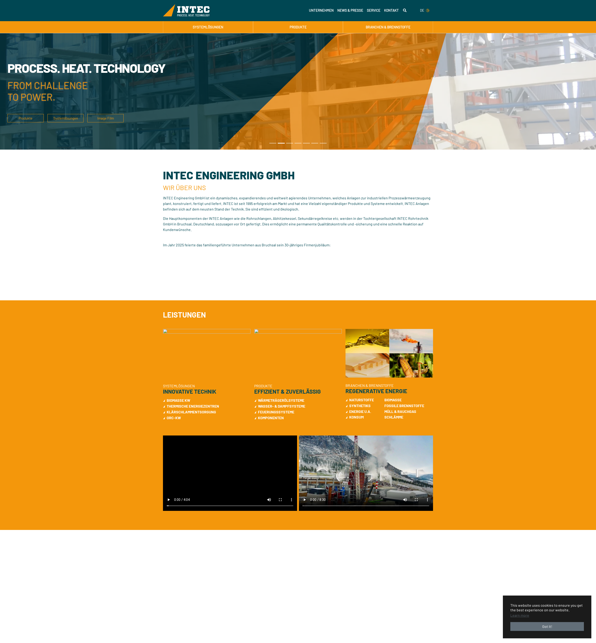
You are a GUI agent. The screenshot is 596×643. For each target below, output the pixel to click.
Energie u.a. (360, 411)
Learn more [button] (519, 615)
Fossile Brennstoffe (404, 405)
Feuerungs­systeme (276, 412)
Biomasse (393, 400)
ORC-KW (174, 417)
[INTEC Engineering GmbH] (186, 10)
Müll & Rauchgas (400, 411)
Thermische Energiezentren (193, 406)
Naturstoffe (361, 400)
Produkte (25, 118)
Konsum (356, 417)
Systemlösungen (65, 118)
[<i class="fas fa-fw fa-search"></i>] (405, 10)
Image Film (105, 118)
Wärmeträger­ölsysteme (281, 400)
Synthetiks (360, 405)
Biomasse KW (178, 400)
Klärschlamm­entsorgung (191, 412)
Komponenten (271, 417)
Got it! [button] (547, 626)
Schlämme (393, 417)
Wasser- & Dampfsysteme (281, 406)
